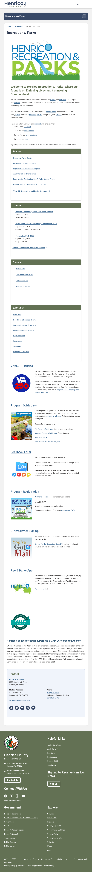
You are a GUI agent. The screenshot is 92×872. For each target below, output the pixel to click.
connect (37, 124)
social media (29, 131)
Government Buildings (56, 830)
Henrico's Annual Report (13, 830)
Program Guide (20, 405)
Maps (49, 846)
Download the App (42, 437)
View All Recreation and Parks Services (30, 191)
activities (62, 100)
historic (58, 115)
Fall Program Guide (42, 429)
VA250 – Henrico (22, 366)
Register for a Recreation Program (26, 169)
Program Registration (25, 491)
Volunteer (17, 346)
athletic (39, 115)
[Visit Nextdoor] (33, 708)
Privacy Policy (9, 865)
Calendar (50, 842)
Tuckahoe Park (22, 281)
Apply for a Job (53, 749)
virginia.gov (51, 765)
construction (51, 112)
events (52, 100)
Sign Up (54, 784)
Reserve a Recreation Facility (24, 163)
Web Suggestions (34, 865)
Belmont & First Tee (21, 352)
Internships (17, 341)
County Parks (52, 834)
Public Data (52, 818)
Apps (49, 850)
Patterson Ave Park (24, 286)
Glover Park (20, 269)
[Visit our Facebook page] (5, 796)
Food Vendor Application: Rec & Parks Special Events (34, 179)
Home (9, 26)
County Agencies (54, 826)
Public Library (9, 846)
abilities (17, 103)
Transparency (9, 838)
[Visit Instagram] (28, 708)
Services (50, 814)
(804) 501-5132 (53, 698)
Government (9, 822)
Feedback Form (21, 452)
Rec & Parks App (21, 570)
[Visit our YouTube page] (23, 796)
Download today (41, 589)
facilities (32, 115)
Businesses (52, 757)
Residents (51, 753)
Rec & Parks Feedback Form (24, 320)
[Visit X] (11, 708)
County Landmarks (54, 838)
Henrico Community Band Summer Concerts (34, 212)
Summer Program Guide (22, 325)
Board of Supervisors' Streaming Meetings (21, 818)
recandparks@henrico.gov (19, 700)
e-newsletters (31, 135)
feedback (27, 127)
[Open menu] (84, 4)
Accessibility (49, 865)
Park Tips (17, 315)
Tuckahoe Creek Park (24, 275)
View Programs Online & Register (47, 441)
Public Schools (10, 842)
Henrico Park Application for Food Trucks (29, 184)
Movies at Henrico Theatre (23, 330)
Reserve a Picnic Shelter (22, 158)
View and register (42, 497)
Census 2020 (52, 761)
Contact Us (12, 780)
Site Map (21, 865)
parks (17, 115)
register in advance (53, 416)
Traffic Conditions (54, 745)
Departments (18, 26)
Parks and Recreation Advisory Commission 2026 (36, 224)
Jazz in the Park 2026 (24, 236)
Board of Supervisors (12, 814)
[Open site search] (78, 4)
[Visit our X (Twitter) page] (11, 796)
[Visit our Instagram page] (17, 796)
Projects (50, 822)
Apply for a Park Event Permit (24, 174)
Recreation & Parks (15, 16)
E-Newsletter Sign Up (25, 531)
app (26, 139)
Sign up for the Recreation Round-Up (49, 544)
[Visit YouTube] (22, 708)
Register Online (19, 336)
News (6, 826)
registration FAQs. (68, 510)
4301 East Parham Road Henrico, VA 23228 (17, 764)
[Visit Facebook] (17, 708)
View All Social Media (12, 800)
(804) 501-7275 (53, 693)
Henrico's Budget (11, 834)
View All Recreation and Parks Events (28, 248)
